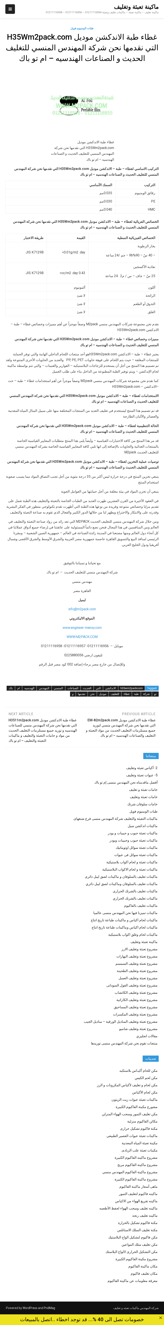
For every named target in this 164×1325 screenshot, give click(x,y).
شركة (146, 694)
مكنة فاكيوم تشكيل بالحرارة (138, 1223)
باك (11, 688)
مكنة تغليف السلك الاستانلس (137, 1230)
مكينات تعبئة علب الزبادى (140, 1150)
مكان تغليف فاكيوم (144, 1273)
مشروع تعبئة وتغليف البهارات (137, 956)
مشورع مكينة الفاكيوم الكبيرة (137, 1107)
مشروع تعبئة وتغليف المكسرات (135, 1014)
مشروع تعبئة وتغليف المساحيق (136, 1007)
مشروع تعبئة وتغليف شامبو (138, 1029)
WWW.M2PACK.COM (82, 637)
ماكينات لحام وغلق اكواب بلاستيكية (133, 935)
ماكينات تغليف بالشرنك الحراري (135, 898)
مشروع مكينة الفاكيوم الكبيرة (137, 1259)
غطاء (127, 694)
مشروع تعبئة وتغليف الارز (140, 949)
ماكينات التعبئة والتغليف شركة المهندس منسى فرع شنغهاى (115, 819)
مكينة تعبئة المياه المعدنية (140, 1143)
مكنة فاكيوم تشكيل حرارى (139, 1129)
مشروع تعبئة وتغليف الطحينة (137, 971)
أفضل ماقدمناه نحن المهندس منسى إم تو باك (126, 782)
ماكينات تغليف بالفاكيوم (141, 906)
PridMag (49, 1308)
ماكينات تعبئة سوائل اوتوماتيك (137, 848)
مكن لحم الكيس (146, 1078)
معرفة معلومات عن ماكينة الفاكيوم (133, 1281)
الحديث (87, 688)
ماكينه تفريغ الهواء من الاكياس (136, 1201)
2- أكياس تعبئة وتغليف (142, 768)
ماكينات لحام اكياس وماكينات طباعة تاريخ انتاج (125, 927)
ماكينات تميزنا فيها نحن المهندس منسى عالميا (125, 913)
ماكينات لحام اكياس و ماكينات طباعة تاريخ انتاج (124, 920)
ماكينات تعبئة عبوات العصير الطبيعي (132, 1136)
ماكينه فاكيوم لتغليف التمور (138, 1194)
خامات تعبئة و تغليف (143, 790)
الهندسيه (29, 688)
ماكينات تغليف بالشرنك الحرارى (135, 891)
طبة (136, 694)
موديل (102, 694)
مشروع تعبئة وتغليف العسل (138, 978)
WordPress (30, 1308)
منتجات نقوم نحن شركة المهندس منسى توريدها (124, 1043)
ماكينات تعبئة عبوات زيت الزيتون (134, 1100)
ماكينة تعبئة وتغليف (136, 6)
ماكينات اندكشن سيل (143, 826)
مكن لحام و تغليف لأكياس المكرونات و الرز (127, 1085)
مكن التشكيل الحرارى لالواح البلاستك (131, 1252)
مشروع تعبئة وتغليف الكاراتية (137, 1000)
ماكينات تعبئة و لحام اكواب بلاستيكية (132, 862)
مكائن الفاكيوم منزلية (142, 1121)
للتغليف (115, 694)
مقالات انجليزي (147, 1036)
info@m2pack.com (82, 609)
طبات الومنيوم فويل (82, 28)
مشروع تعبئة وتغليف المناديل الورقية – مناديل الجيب (121, 1022)
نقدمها (81, 694)
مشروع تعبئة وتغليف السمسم (137, 964)
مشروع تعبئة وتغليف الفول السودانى (132, 985)
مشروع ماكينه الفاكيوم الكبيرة (136, 1158)
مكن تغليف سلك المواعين (140, 1245)
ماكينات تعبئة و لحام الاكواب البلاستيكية (130, 869)
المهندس (44, 688)
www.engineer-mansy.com (82, 628)
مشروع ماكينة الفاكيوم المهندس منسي (130, 1172)
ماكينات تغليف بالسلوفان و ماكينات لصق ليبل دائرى (121, 877)
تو (155, 694)
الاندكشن (110, 688)
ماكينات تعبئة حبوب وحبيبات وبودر (134, 840)
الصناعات (72, 688)
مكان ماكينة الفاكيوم (143, 1266)
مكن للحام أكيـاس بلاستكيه (138, 1071)
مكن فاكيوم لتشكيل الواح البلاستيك (133, 1237)
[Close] (160, 1317)
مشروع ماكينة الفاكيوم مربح (137, 1165)
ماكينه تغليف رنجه (145, 1216)
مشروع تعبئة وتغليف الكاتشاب (136, 993)
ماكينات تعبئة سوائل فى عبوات (136, 855)
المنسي (58, 688)
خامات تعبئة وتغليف (144, 797)
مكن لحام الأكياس (145, 1092)
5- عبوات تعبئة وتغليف (142, 775)
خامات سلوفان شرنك (142, 804)
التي (98, 688)
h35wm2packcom (131, 688)
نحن (92, 694)
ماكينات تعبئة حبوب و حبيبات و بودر (133, 833)
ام (18, 688)
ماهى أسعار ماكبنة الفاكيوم (138, 1187)
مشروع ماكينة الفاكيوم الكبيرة (136, 1179)
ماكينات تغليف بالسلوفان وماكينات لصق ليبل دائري (122, 884)
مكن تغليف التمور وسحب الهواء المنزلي (130, 1114)
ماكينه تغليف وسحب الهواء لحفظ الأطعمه (128, 1208)
